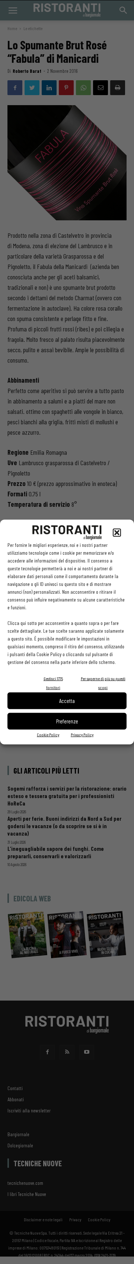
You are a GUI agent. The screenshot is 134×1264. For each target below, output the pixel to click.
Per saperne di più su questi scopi (103, 682)
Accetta (67, 700)
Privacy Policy (82, 734)
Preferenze (67, 721)
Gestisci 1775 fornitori (53, 682)
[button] (117, 532)
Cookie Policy (48, 734)
